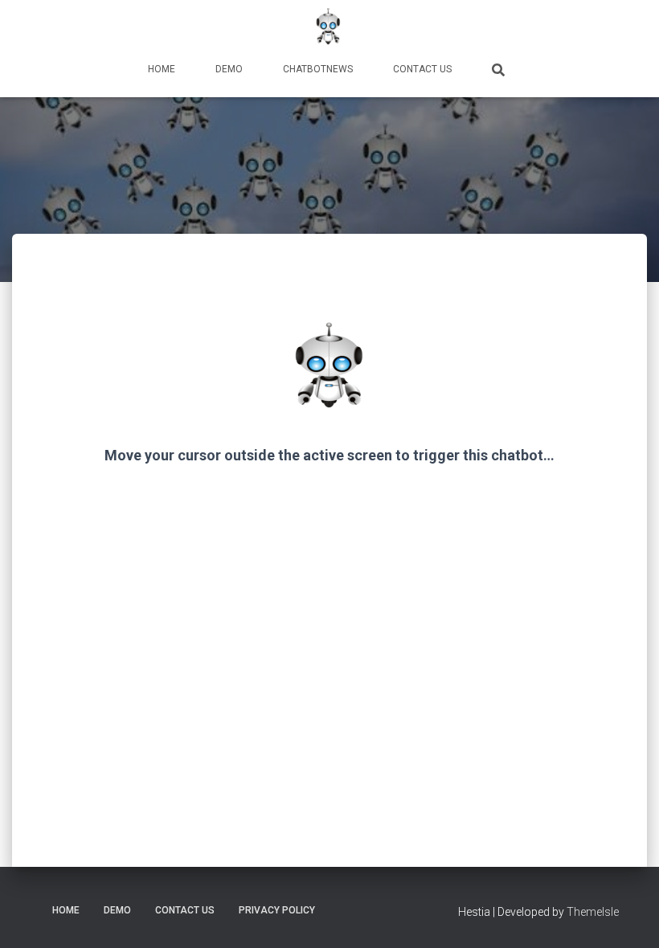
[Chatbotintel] (329, 28)
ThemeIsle (593, 911)
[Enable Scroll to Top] (627, 916)
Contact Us (422, 69)
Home (161, 69)
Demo (229, 69)
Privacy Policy (277, 910)
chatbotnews (318, 69)
